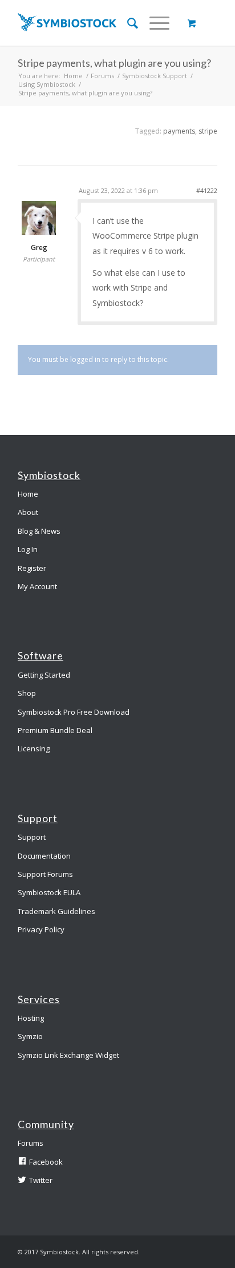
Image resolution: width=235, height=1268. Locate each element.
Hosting (31, 1018)
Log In (28, 549)
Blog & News (39, 531)
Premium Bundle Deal (55, 730)
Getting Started (44, 675)
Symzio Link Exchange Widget (68, 1055)
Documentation (44, 856)
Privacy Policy (41, 929)
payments (179, 131)
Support (32, 837)
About (28, 512)
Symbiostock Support (154, 75)
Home (73, 75)
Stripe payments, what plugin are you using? (114, 63)
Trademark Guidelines (56, 911)
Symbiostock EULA (49, 892)
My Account (37, 586)
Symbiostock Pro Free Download (73, 712)
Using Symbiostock (46, 84)
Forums (102, 75)
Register (32, 568)
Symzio (30, 1036)
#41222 (206, 190)
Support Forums (45, 874)
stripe (207, 131)
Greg (39, 247)
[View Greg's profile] (39, 232)
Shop (27, 693)
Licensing (34, 748)
